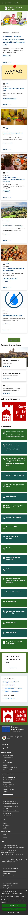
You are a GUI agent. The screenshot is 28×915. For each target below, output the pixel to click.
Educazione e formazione (9, 801)
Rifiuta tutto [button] (14, 909)
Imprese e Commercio (8, 784)
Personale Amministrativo (10, 767)
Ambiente (5, 808)
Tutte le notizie (13, 340)
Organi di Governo (8, 755)
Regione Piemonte (6, 3)
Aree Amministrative (8, 758)
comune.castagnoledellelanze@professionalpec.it (14, 860)
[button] (14, 912)
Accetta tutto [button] (14, 905)
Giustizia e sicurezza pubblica (10, 804)
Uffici (4, 760)
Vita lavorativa (7, 782)
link (6, 902)
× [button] (26, 890)
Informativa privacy (8, 885)
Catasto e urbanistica (8, 789)
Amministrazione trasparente (10, 883)
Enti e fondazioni (7, 762)
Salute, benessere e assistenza (11, 811)
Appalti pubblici (7, 787)
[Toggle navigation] (3, 8)
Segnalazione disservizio (9, 871)
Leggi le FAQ (6, 873)
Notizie (7, 221)
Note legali (6, 888)
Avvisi (7, 33)
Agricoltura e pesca (8, 816)
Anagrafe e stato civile (9, 777)
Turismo (5, 791)
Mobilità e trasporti (8, 794)
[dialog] (14, 902)
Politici (5, 765)
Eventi (5, 837)
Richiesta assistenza (8, 876)
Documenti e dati (7, 770)
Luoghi (5, 835)
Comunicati (6, 825)
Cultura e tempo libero (9, 779)
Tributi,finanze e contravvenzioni (11, 806)
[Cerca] (25, 8)
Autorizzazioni (7, 813)
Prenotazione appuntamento (10, 868)
